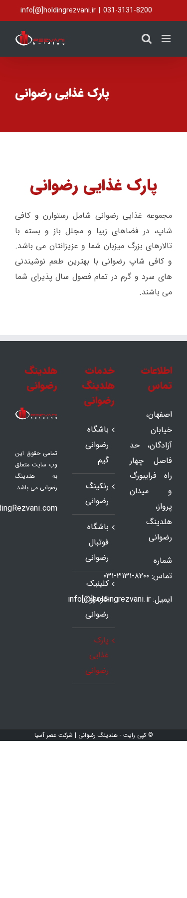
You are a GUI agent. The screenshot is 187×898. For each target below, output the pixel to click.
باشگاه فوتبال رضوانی (97, 542)
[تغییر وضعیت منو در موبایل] (167, 38)
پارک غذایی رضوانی (97, 655)
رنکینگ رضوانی (97, 494)
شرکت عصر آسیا (53, 735)
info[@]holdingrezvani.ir (58, 10)
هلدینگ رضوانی (98, 735)
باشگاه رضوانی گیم (97, 444)
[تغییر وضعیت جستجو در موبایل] (147, 38)
